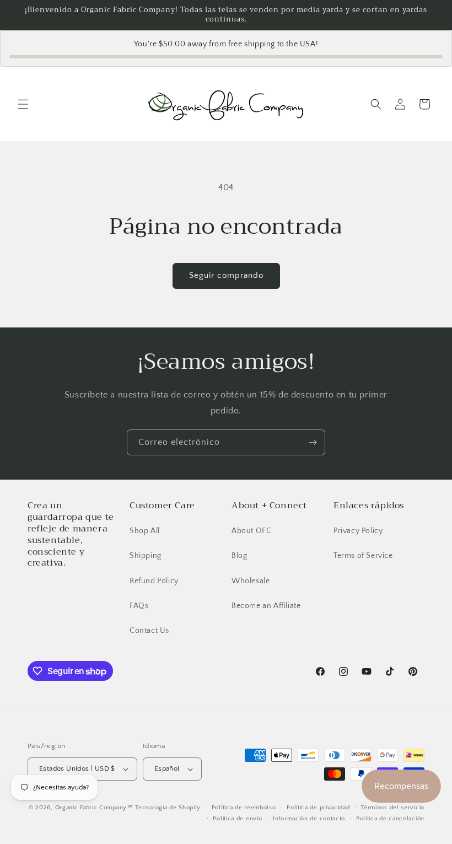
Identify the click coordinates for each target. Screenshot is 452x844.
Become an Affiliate (266, 605)
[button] (23, 104)
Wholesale (251, 581)
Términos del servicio (392, 807)
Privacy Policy (358, 530)
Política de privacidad (318, 807)
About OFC (251, 530)
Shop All (145, 530)
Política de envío (237, 818)
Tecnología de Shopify (168, 807)
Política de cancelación (390, 818)
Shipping (146, 555)
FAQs (139, 605)
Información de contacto (309, 818)
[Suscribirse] (312, 442)
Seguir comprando (226, 275)
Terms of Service (363, 555)
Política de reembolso (244, 807)
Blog (239, 555)
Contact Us (149, 630)
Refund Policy (154, 581)
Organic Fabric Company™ (94, 807)
